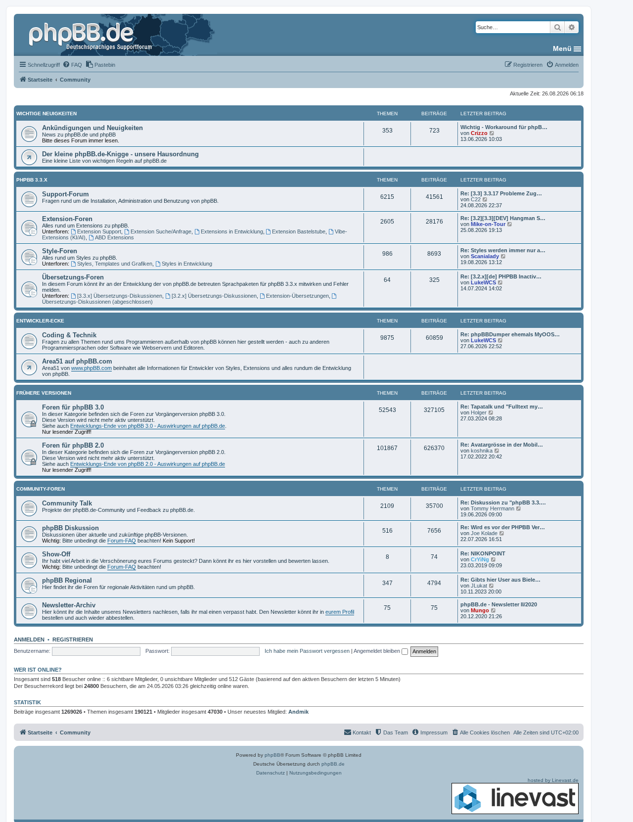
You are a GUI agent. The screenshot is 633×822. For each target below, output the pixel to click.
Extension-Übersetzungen (297, 296)
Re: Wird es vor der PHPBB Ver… (502, 527)
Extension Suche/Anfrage (161, 231)
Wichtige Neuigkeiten (46, 113)
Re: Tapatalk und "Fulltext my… (501, 407)
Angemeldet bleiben (378, 651)
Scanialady (485, 256)
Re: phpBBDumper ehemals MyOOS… (510, 334)
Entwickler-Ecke (40, 320)
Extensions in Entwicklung (232, 231)
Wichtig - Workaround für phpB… (503, 127)
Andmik (298, 712)
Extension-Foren (67, 219)
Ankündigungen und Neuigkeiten (92, 128)
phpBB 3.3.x (31, 180)
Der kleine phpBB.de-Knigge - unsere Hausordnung (120, 154)
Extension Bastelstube (298, 231)
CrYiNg (480, 559)
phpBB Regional (67, 580)
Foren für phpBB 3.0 (73, 407)
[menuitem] (72, 65)
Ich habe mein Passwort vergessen (307, 651)
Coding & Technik (69, 335)
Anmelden (29, 639)
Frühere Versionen (43, 393)
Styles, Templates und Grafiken (114, 264)
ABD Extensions (114, 237)
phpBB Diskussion (70, 528)
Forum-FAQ (121, 541)
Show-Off (56, 554)
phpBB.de (333, 764)
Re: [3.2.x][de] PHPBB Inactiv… (501, 276)
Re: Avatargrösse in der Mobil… (501, 445)
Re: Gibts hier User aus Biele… (500, 580)
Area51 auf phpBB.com (77, 361)
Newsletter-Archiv (68, 605)
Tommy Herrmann (492, 508)
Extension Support (99, 231)
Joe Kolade (484, 533)
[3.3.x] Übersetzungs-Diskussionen (119, 296)
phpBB (272, 755)
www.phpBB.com (91, 368)
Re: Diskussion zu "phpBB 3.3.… (503, 502)
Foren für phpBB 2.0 (73, 445)
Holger (479, 412)
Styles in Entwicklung (187, 264)
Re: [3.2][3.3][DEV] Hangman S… (502, 218)
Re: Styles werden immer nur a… (502, 250)
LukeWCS (483, 282)
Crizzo (479, 133)
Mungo (480, 610)
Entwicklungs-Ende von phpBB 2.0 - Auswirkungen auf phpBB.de (147, 464)
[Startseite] (91, 34)
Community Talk (67, 503)
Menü (562, 48)
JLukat (479, 586)
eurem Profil (339, 612)
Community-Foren (40, 489)
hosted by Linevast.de (553, 780)
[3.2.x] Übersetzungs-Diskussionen (214, 296)
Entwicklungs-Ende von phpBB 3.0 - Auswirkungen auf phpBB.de (147, 426)
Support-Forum (65, 194)
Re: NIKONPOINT (482, 553)
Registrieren (72, 639)
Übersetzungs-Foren (73, 277)
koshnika (482, 451)
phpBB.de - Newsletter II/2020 (498, 604)
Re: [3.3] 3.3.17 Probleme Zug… (501, 193)
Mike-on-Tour (488, 224)
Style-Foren (59, 251)
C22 (476, 199)
